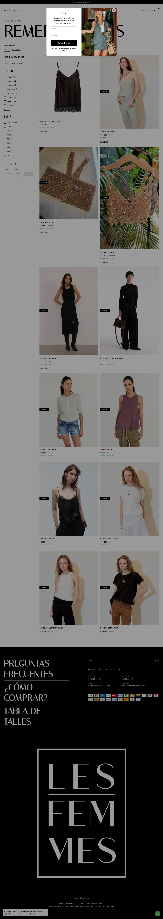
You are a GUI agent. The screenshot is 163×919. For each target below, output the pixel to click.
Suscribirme (64, 43)
